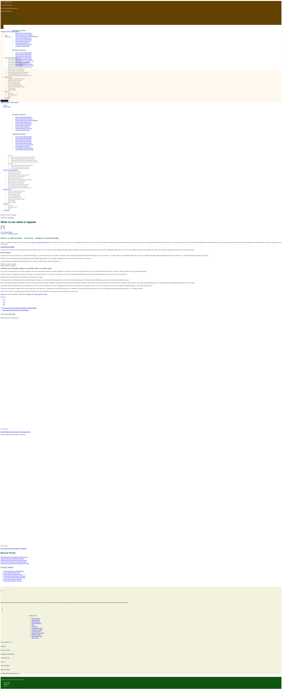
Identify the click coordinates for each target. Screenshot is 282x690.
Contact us (4, 294)
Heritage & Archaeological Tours (16, 78)
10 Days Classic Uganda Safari (23, 39)
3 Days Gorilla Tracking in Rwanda (20, 168)
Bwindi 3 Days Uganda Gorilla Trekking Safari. (23, 157)
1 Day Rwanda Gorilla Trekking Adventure (22, 165)
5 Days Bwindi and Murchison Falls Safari (14, 576)
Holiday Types (8, 77)
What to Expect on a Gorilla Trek (16, 69)
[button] (6, 11)
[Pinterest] (4, 303)
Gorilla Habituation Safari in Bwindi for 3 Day (22, 158)
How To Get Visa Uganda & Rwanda (12, 20)
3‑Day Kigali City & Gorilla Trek (23, 57)
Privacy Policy (7, 682)
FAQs (9, 96)
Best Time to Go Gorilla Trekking (16, 64)
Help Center (6, 684)
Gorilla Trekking (36, 618)
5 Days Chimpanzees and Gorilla (24, 34)
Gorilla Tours (8, 36)
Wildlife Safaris (12, 90)
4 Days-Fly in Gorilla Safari (22, 46)
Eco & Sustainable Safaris (15, 85)
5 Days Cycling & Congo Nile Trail (24, 60)
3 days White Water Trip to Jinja (23, 44)
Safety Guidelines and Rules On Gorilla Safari (20, 67)
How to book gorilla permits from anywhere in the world (15, 563)
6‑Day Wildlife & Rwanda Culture (24, 148)
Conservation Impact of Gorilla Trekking (18, 72)
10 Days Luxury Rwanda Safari (23, 52)
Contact (5, 685)
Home (6, 35)
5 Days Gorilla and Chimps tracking (13, 574)
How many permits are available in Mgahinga (13, 548)
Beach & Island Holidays (14, 83)
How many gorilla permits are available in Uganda (14, 562)
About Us (7, 91)
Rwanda (10, 163)
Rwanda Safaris (36, 621)
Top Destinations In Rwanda (10, 15)
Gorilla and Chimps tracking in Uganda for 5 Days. (24, 160)
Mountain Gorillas (36, 634)
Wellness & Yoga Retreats (15, 80)
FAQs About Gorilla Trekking (15, 65)
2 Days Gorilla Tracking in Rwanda (20, 166)
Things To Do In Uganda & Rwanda (12, 17)
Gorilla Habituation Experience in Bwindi (18, 62)
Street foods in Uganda (7, 247)
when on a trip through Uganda (40, 242)
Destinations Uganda (37, 628)
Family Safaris (11, 88)
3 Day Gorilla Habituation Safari (12, 572)
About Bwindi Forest (37, 636)
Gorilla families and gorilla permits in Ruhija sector (14, 560)
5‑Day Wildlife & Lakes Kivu (22, 146)
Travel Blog (7, 98)
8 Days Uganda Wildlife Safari (23, 38)
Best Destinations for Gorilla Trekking (17, 73)
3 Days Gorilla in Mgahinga (22, 43)
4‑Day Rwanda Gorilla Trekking (23, 59)
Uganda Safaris (36, 620)
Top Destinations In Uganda (10, 14)
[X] (4, 301)
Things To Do (35, 638)
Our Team (10, 93)
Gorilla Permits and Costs (14, 59)
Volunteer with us (12, 94)
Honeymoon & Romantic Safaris (16, 86)
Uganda (10, 155)
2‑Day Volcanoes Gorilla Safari (23, 54)
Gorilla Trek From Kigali (14, 61)
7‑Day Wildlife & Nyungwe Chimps (24, 65)
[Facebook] (4, 299)
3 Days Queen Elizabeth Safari (23, 33)
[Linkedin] (4, 304)
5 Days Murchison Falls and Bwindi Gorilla (26, 36)
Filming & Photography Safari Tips (11, 18)
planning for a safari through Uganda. (37, 294)
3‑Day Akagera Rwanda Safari (23, 56)
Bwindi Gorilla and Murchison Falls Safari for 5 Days (24, 162)
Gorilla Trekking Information (11, 57)
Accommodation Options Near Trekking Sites (19, 75)
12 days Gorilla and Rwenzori (23, 41)
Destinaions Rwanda (37, 629)
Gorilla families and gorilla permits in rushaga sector (15, 432)
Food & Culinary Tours (14, 81)
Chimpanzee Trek (36, 631)
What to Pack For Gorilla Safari (16, 70)
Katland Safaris (8, 232)
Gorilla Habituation (36, 623)
